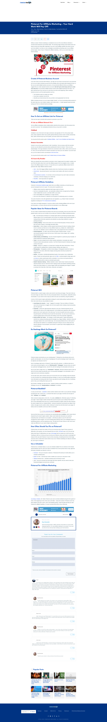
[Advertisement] (53, 13)
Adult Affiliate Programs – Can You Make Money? (59, 694)
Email (33, 556)
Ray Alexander (46, 522)
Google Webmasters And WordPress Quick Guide (47, 681)
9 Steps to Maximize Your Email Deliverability (70, 694)
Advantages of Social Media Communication (46, 694)
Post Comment (70, 573)
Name (33, 550)
